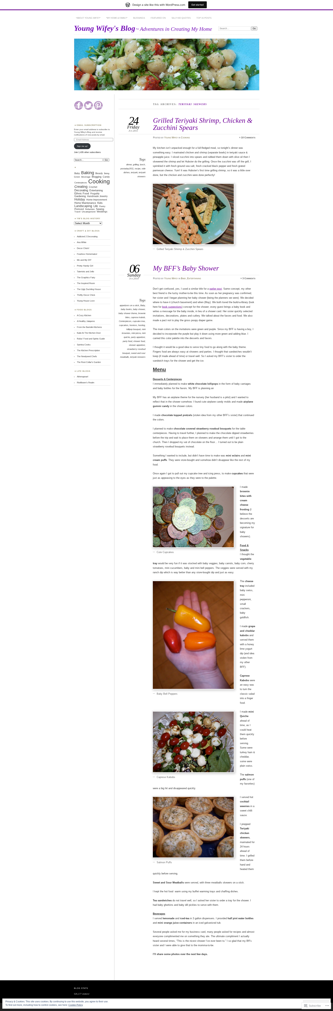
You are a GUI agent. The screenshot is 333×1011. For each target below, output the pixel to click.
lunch (142, 164)
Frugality (94, 193)
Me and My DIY (84, 260)
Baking (87, 172)
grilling (136, 164)
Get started (197, 4)
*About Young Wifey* (88, 18)
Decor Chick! (83, 248)
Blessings (139, 18)
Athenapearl (82, 376)
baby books (126, 309)
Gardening (80, 196)
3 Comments (248, 278)
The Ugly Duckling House (89, 289)
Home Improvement (96, 199)
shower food (139, 341)
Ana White (81, 242)
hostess (133, 325)
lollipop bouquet (133, 329)
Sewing (100, 209)
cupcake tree (139, 321)
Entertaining (194, 278)
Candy (106, 176)
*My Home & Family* (116, 18)
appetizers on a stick (129, 305)
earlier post (215, 288)
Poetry (102, 206)
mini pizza (136, 333)
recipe (137, 168)
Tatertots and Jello (85, 271)
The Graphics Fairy (86, 277)
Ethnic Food (81, 193)
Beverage (85, 177)
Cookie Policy (75, 1005)
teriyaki (134, 172)
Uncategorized (88, 212)
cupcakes (123, 325)
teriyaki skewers (137, 357)
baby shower (139, 309)
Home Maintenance (85, 203)
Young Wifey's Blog (104, 28)
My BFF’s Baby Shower (186, 268)
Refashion (90, 209)
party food (127, 341)
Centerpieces (125, 321)
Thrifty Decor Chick (86, 295)
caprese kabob (138, 317)
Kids (100, 202)
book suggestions (172, 306)
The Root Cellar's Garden (89, 362)
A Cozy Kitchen (84, 315)
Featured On (158, 18)
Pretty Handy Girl (85, 266)
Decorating (81, 190)
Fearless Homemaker (87, 254)
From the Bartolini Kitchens (89, 327)
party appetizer (138, 337)
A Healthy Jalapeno (86, 321)
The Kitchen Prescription (88, 350)
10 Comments (248, 137)
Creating (80, 187)
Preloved (79, 209)
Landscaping (83, 206)
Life (95, 206)
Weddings (102, 212)
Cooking (185, 137)
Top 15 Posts (203, 18)
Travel (77, 212)
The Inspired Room (86, 283)
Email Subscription (89, 125)
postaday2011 (127, 168)
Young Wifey (171, 137)
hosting (141, 325)
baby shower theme (128, 313)
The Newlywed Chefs (87, 356)
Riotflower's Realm (85, 382)
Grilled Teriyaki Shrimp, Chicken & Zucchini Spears (202, 123)
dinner (129, 164)
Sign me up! (82, 146)
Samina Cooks (84, 344)
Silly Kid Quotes (181, 18)
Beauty (99, 173)
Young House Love (86, 301)
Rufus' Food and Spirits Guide (91, 339)
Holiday (79, 199)
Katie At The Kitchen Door (89, 333)
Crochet (93, 187)
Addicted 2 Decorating (87, 236)
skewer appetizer (137, 345)
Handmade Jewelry (97, 196)
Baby (183, 278)
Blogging (96, 176)
